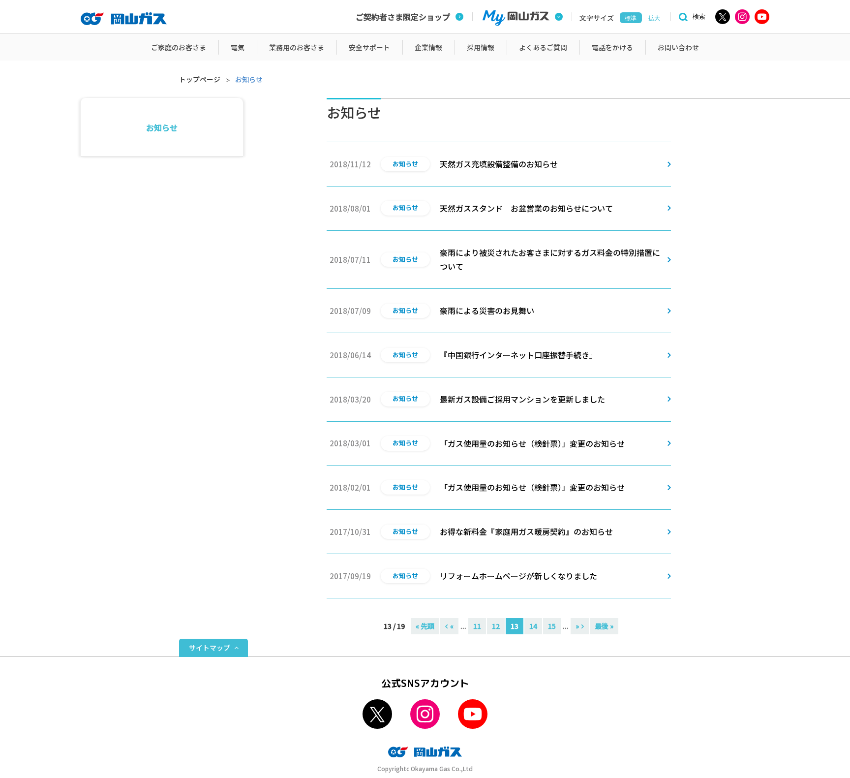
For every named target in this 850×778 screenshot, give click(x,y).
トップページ (199, 79)
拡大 (654, 18)
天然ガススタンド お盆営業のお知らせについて (526, 208)
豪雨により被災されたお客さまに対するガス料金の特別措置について (550, 260)
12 (496, 626)
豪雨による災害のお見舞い (487, 310)
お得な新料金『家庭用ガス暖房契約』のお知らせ (526, 531)
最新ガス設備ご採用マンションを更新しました (522, 399)
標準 (631, 18)
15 (552, 626)
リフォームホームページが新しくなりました (518, 576)
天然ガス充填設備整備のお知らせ (499, 164)
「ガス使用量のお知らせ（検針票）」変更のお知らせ (532, 443)
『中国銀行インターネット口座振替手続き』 (518, 355)
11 (477, 626)
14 (533, 626)
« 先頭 (425, 626)
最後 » (604, 626)
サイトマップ (209, 648)
